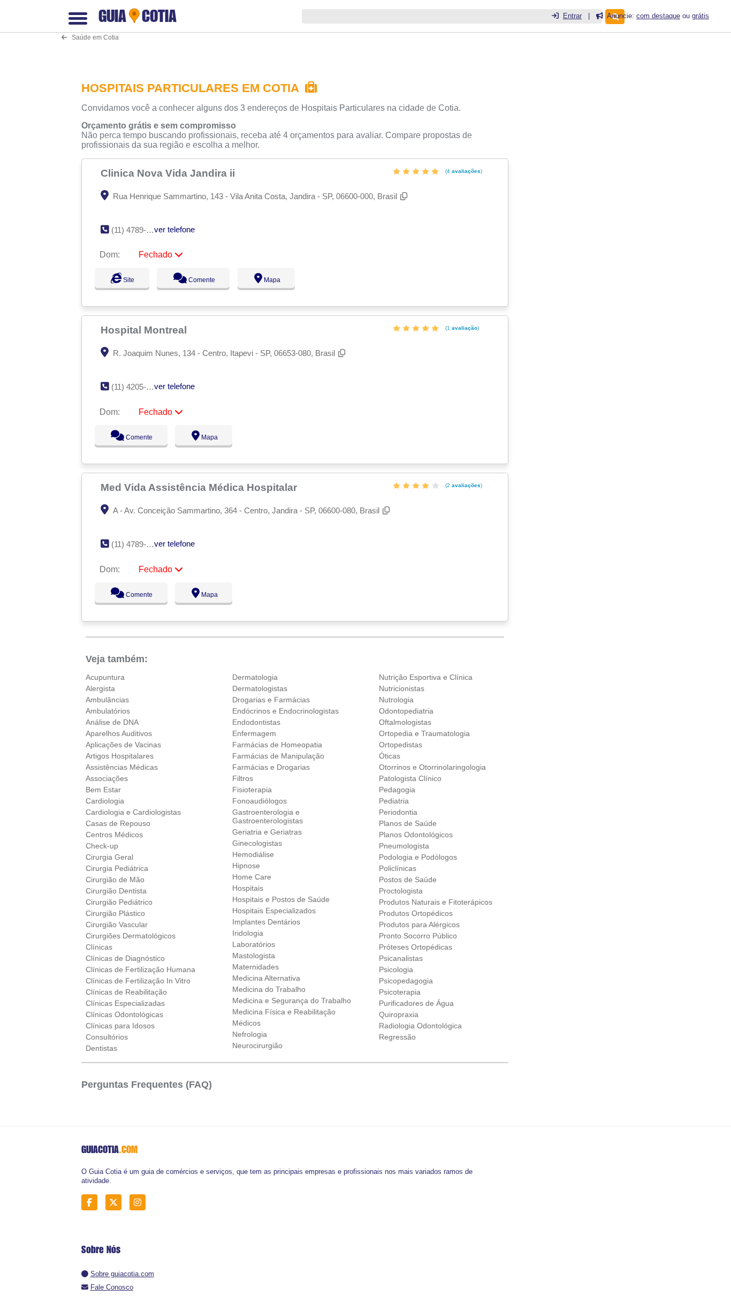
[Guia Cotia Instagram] (140, 1202)
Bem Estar (103, 789)
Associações (107, 778)
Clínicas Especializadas (125, 1003)
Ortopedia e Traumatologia (424, 733)
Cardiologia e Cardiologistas (133, 812)
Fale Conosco (111, 1287)
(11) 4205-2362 (137, 386)
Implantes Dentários (266, 922)
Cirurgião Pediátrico (119, 902)
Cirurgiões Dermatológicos (131, 935)
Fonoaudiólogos (259, 801)
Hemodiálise (253, 854)
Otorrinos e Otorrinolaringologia (432, 767)
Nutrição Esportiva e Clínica (426, 677)
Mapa (281, 280)
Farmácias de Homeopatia (277, 744)
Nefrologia (249, 1034)
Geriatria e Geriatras (267, 832)
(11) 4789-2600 (137, 544)
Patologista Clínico (410, 778)
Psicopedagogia (406, 980)
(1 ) (461, 328)
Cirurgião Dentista (116, 890)
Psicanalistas (401, 958)
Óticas (389, 756)
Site (127, 280)
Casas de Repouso (118, 823)
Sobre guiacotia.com (122, 1274)
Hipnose (246, 865)
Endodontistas (256, 722)
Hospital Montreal (145, 330)
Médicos (246, 1023)
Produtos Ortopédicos (416, 913)
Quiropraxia (398, 1014)
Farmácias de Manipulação (278, 756)
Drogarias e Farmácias (271, 699)
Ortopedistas (400, 744)
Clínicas (99, 947)
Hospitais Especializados (274, 910)
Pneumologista (404, 846)
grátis (700, 16)
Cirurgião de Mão (115, 879)
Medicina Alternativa (266, 978)
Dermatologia (255, 677)
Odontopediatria (406, 711)
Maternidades (255, 966)
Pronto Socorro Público (418, 935)
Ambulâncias (107, 699)
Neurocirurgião (257, 1045)
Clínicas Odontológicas (124, 1014)
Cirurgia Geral (109, 857)
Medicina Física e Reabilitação (284, 1011)
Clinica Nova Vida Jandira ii (169, 173)
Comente (206, 280)
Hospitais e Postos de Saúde (281, 899)
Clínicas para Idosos (120, 1025)
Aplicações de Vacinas (123, 744)
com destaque (658, 16)
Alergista (100, 688)
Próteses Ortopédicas (415, 947)
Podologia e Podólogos (418, 857)
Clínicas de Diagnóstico (125, 958)
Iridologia (247, 933)
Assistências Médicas (122, 767)
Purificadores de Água (416, 1003)
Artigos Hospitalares (120, 756)
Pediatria (394, 801)
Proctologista (401, 890)
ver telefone (174, 229)
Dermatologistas (259, 688)
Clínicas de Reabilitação (126, 992)
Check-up (102, 846)
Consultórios (107, 1037)
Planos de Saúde (408, 823)
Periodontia (398, 812)
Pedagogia (397, 789)
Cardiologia (105, 801)
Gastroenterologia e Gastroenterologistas (267, 816)
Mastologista (253, 955)
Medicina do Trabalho (269, 989)
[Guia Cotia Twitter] (116, 1202)
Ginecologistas (257, 843)
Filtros (242, 778)
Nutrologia (396, 699)
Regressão (397, 1037)
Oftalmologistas (405, 722)
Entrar (572, 16)
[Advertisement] (298, 32)
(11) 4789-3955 (137, 229)
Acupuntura (105, 677)
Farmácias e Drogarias (271, 767)
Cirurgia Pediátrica (117, 868)
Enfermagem (254, 733)
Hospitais (247, 888)
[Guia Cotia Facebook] (92, 1202)
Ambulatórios (108, 711)
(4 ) (463, 171)
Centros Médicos (114, 834)
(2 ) (463, 485)
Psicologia (396, 969)
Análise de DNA (112, 722)
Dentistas (101, 1048)
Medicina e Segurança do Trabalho (291, 1000)
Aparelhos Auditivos (119, 733)
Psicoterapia (400, 992)
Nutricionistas (401, 688)
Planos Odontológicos (416, 834)
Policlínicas (397, 868)
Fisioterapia (252, 789)
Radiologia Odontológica (420, 1025)
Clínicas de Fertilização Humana (140, 969)
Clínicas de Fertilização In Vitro (138, 980)
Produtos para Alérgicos (419, 924)
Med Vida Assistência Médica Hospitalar (200, 487)
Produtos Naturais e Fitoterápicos (435, 902)
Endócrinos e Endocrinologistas (285, 711)
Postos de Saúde (408, 879)
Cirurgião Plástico (115, 913)
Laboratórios (253, 944)
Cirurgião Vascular (117, 924)
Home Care (251, 877)
